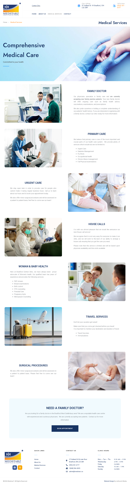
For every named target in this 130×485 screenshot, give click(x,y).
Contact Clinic (36, 6)
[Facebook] (14, 467)
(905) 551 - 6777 (121, 6)
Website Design (109, 481)
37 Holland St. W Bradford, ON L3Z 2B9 (93, 6)
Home (5, 22)
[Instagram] (20, 467)
